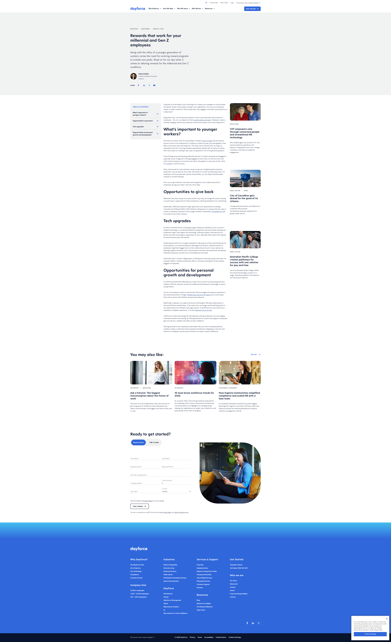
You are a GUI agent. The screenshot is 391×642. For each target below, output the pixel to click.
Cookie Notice (221, 637)
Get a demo (138, 506)
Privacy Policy (147, 501)
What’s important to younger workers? (140, 113)
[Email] (154, 85)
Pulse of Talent (207, 141)
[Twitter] (149, 85)
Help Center (224, 3)
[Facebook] (138, 85)
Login (232, 3)
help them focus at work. (203, 310)
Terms (200, 637)
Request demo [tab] (138, 442)
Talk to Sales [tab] (154, 442)
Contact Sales (214, 3)
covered (169, 164)
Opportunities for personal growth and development (143, 133)
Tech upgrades (138, 127)
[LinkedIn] (144, 85)
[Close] (387, 619)
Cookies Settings (370, 634)
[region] (370, 628)
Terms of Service (179, 512)
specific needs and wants (202, 120)
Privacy (192, 637)
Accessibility (208, 637)
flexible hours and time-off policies (199, 295)
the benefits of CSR (218, 211)
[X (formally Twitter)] (259, 623)
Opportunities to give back (143, 121)
